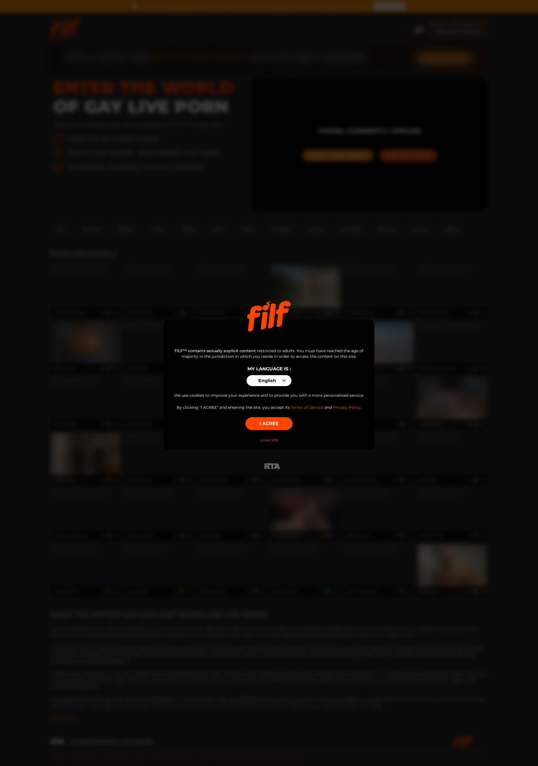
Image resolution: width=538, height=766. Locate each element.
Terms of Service (307, 407)
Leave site (269, 440)
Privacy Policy (347, 407)
